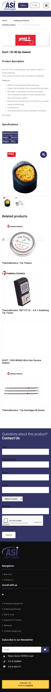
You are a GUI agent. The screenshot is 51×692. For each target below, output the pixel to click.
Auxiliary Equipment (12, 631)
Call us (23, 5)
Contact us (8, 580)
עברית (34, 5)
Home (4, 21)
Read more (25, 241)
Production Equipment (13, 603)
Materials (8, 625)
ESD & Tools (9, 615)
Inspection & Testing (12, 620)
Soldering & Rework (21, 21)
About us (8, 574)
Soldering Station (9, 25)
